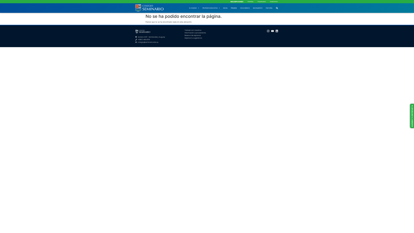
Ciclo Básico (245, 8)
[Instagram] (268, 31)
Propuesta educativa (210, 8)
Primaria (234, 8)
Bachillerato (258, 8)
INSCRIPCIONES (237, 2)
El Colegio (193, 8)
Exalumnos (274, 2)
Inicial (225, 8)
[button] (277, 8)
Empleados (262, 2)
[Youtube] (272, 31)
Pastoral (269, 8)
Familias (250, 2)
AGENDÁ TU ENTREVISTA (412, 116)
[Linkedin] (277, 31)
